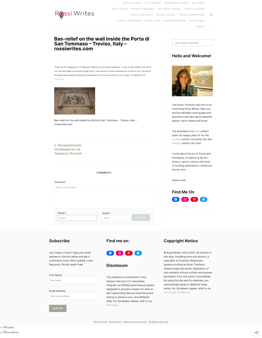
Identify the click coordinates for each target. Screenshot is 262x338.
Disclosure (58, 79)
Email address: (57, 290)
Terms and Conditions (176, 292)
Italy (197, 131)
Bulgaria (176, 143)
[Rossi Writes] (76, 15)
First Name (55, 275)
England (176, 139)
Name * (62, 213)
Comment (60, 182)
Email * (106, 213)
